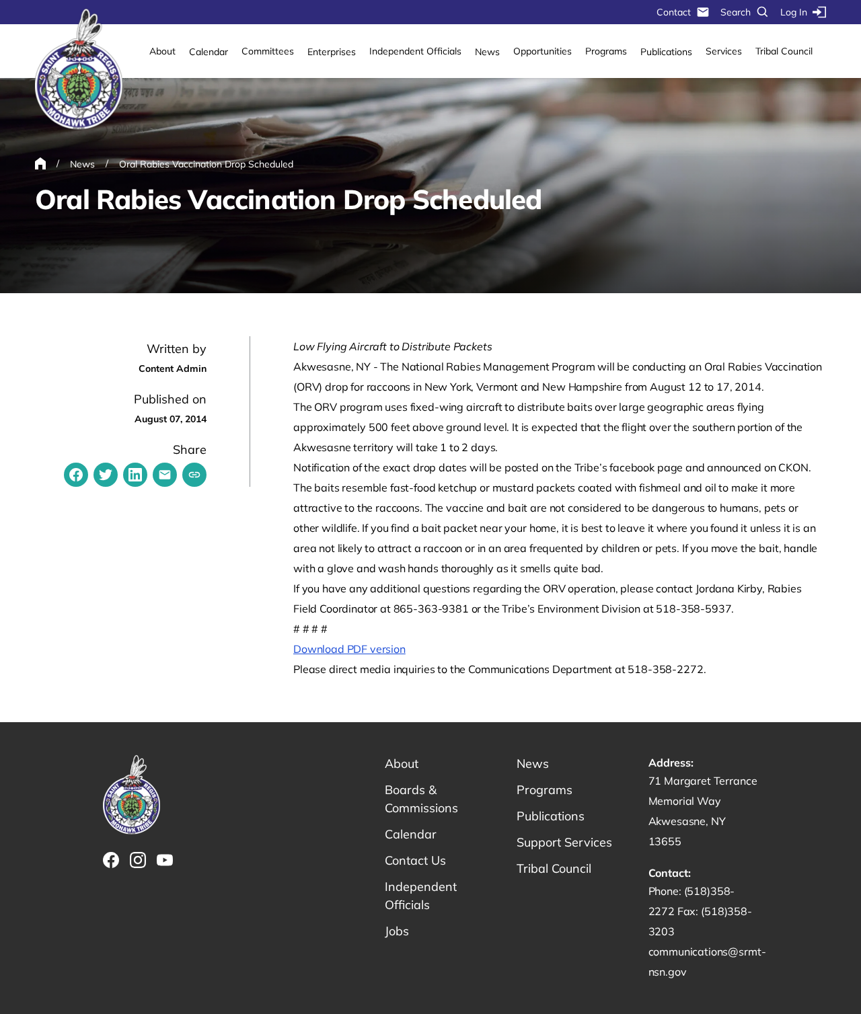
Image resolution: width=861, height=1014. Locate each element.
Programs (606, 51)
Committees (267, 51)
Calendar (208, 52)
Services (724, 51)
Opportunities (542, 51)
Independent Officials (415, 51)
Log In (793, 12)
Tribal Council (784, 51)
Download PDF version (349, 649)
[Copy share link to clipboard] (194, 474)
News (487, 52)
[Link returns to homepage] (78, 70)
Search (735, 12)
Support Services (564, 842)
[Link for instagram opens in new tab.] (138, 860)
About (162, 51)
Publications (666, 52)
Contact (674, 12)
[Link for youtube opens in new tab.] (165, 860)
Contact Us (415, 860)
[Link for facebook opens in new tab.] (111, 860)
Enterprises (331, 52)
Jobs (397, 931)
